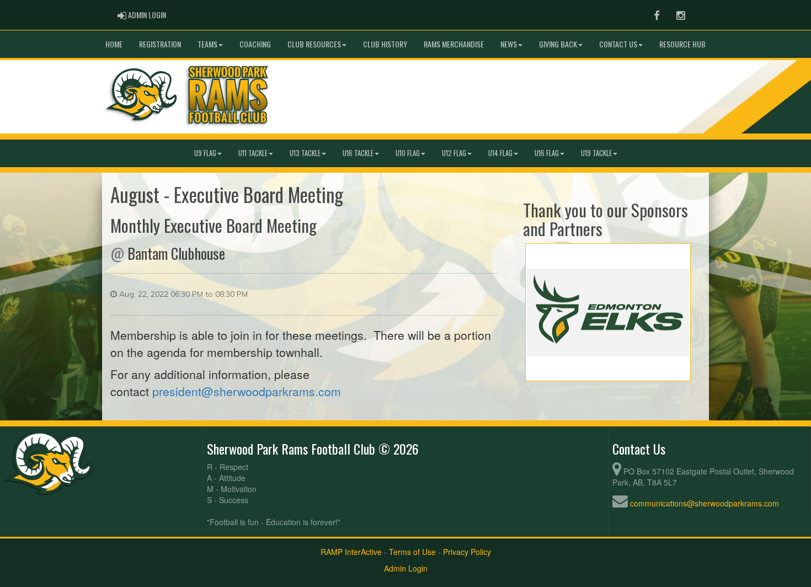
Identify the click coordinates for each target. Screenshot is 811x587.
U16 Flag (547, 153)
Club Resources (314, 44)
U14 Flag (500, 153)
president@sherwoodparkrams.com (246, 391)
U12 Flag (454, 153)
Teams (207, 44)
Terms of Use (412, 551)
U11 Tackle (253, 153)
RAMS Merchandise (454, 44)
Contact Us (618, 44)
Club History (385, 44)
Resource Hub (682, 44)
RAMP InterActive (351, 551)
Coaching (255, 44)
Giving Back (558, 44)
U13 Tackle (305, 153)
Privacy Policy (467, 551)
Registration (160, 44)
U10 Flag (408, 153)
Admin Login (406, 568)
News (508, 44)
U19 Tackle (596, 153)
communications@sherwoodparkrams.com (704, 503)
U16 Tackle (358, 153)
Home (113, 44)
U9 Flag (205, 153)
